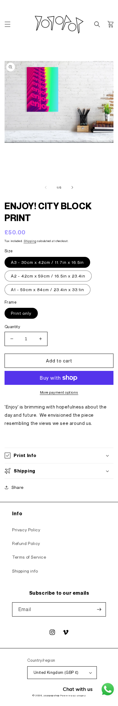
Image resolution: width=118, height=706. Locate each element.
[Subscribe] (99, 609)
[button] (7, 24)
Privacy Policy (26, 529)
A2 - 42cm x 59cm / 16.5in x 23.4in (48, 275)
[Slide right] (72, 187)
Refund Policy (26, 543)
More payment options (59, 392)
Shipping (30, 241)
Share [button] (17, 487)
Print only (21, 313)
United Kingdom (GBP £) (56, 672)
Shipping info (25, 570)
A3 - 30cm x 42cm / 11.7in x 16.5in (47, 262)
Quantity (12, 326)
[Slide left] (45, 187)
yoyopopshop (52, 695)
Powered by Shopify (73, 695)
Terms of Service (29, 557)
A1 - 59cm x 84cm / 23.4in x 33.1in (47, 289)
